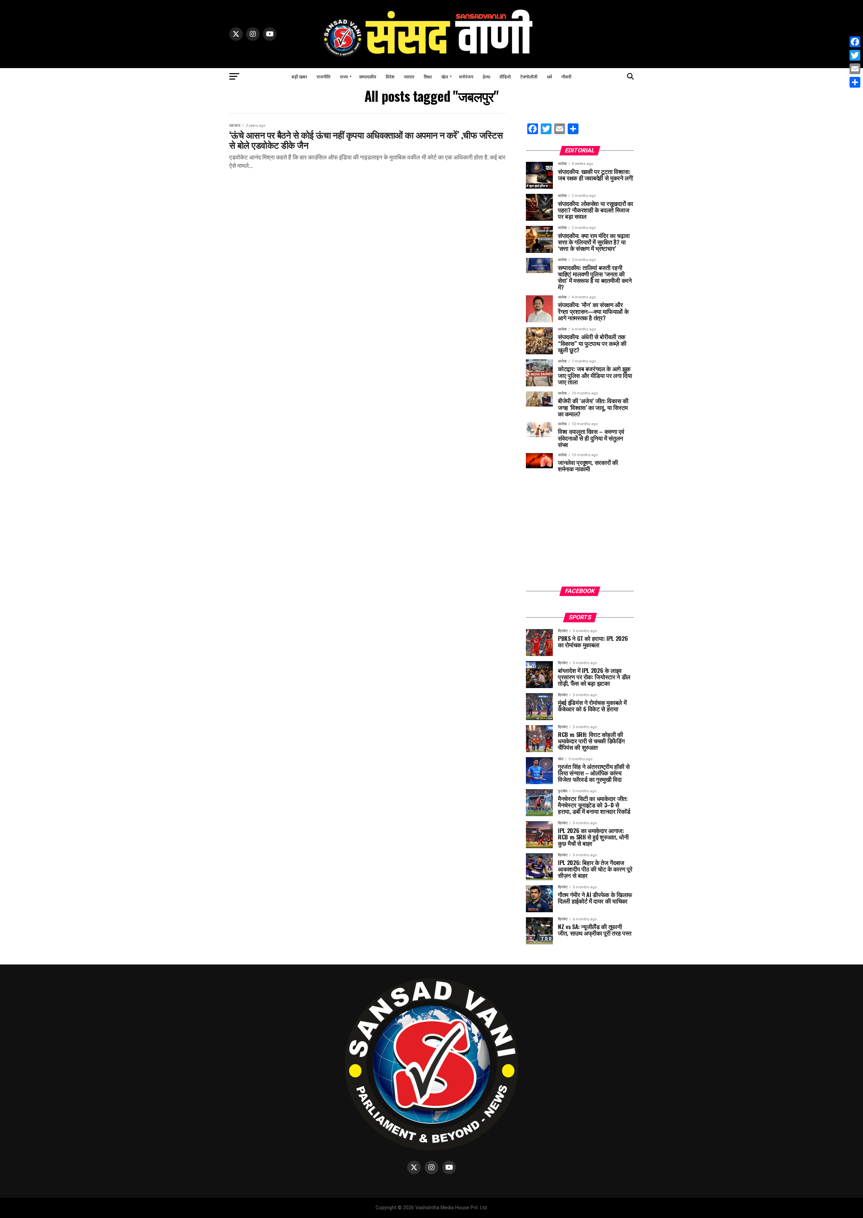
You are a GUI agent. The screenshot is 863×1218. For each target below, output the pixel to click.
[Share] (855, 82)
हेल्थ (486, 76)
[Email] (855, 69)
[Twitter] (855, 55)
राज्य (344, 76)
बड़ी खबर (299, 76)
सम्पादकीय (367, 76)
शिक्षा (428, 76)
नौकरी (566, 76)
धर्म (549, 76)
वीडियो (505, 76)
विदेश (390, 76)
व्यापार (409, 76)
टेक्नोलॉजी (528, 76)
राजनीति (323, 76)
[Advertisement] (580, 534)
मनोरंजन (466, 76)
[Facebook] (855, 42)
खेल (444, 76)
